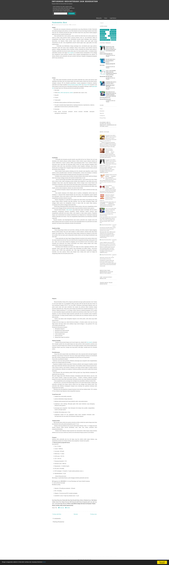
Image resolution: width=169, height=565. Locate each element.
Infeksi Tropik (113, 33)
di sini (44, 562)
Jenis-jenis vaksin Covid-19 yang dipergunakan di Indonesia (110, 61)
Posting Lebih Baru (56, 514)
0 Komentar (107, 56)
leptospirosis (66, 92)
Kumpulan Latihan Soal (105, 39)
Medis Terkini (113, 31)
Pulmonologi (102, 33)
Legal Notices (113, 18)
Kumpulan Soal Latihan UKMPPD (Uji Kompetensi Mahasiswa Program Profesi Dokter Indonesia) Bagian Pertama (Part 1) (108, 138)
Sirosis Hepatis (108, 185)
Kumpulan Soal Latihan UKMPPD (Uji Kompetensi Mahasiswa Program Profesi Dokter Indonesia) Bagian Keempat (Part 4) (108, 242)
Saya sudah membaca (162, 562)
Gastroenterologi (56, 24)
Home (105, 18)
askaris (71, 92)
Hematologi (113, 29)
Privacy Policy (103, 117)
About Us (102, 113)
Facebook (61, 507)
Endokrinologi (103, 37)
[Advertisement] (74, 68)
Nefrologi (102, 35)
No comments (73, 24)
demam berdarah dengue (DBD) (74, 84)
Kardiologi (102, 31)
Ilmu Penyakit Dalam (65, 24)
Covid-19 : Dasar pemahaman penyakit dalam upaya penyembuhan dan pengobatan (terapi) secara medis (108, 227)
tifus (59, 92)
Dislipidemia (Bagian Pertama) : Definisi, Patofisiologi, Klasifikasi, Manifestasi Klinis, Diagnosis (108, 197)
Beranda (76, 514)
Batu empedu (69, 209)
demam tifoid (86, 84)
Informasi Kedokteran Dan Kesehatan (75, 1)
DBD (62, 92)
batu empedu (70, 52)
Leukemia (114, 39)
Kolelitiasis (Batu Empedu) (111, 174)
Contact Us (102, 115)
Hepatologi (113, 37)
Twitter (68, 507)
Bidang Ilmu (99, 18)
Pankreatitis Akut (59, 22)
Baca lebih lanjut (112, 55)
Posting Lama (93, 514)
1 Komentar (107, 101)
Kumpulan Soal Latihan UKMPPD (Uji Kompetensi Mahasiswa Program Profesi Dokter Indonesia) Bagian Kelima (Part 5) (108, 49)
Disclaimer (102, 111)
